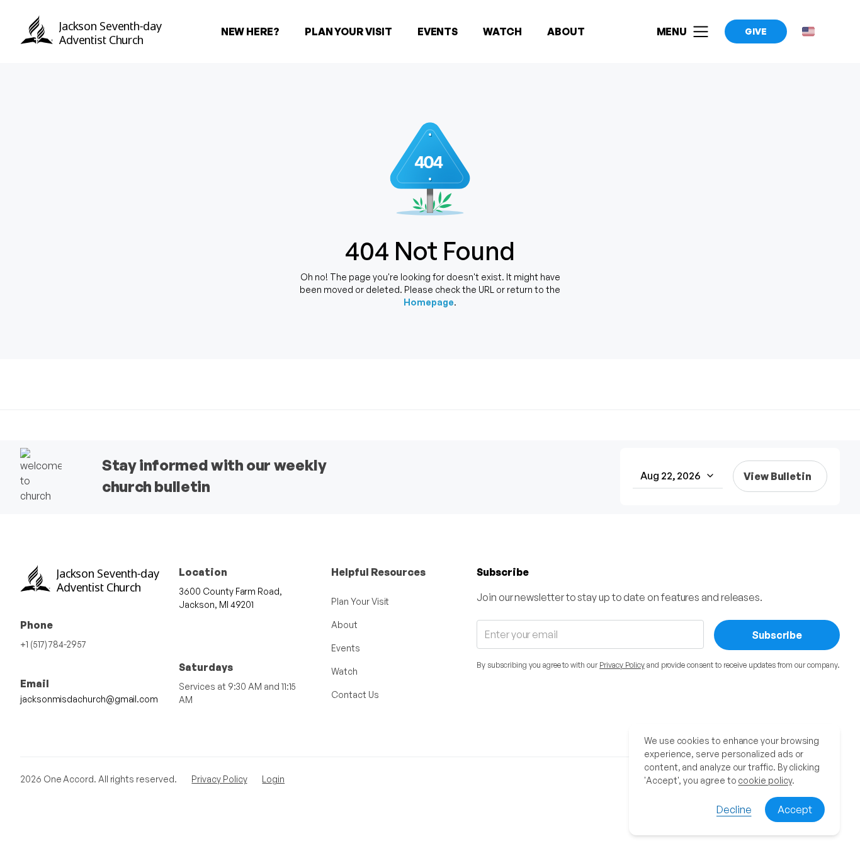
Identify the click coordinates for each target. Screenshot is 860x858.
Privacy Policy (622, 665)
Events (345, 648)
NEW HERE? (250, 31)
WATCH (502, 31)
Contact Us (354, 694)
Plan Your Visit (360, 601)
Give (756, 31)
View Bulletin (778, 476)
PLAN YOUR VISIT (348, 31)
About (344, 624)
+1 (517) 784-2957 (53, 644)
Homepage (429, 302)
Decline (733, 809)
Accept (795, 809)
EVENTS (437, 31)
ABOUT (566, 31)
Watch (344, 671)
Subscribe (777, 635)
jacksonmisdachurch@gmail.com (89, 699)
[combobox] (678, 476)
